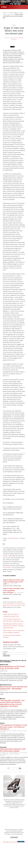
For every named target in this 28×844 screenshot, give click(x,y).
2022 (20, 12)
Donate (5, 556)
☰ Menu (4, 7)
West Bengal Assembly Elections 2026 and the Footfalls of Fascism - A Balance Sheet (13, 626)
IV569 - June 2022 (8, 14)
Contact (16, 842)
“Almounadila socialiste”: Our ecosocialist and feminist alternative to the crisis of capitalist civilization (12, 703)
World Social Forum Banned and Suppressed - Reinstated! (13, 688)
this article (7, 567)
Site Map (5, 842)
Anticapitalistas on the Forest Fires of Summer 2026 (12, 667)
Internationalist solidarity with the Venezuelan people (12, 750)
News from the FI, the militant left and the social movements (13, 661)
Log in (11, 842)
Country (5, 651)
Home (4, 12)
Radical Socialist (13, 538)
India (5, 611)
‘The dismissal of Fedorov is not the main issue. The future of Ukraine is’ (13, 727)
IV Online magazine (13, 12)
